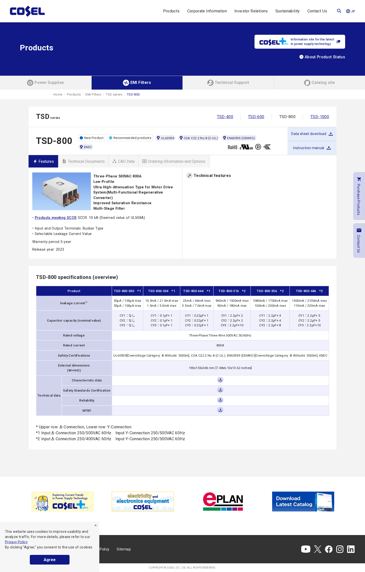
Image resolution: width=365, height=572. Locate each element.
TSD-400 (225, 116)
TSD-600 (256, 116)
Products (171, 11)
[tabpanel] (62, 501)
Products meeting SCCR (56, 218)
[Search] (339, 11)
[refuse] (95, 525)
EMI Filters (93, 94)
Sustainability (287, 11)
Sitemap (124, 549)
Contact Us (317, 11)
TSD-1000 (319, 116)
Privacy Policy (16, 542)
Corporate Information (207, 11)
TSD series (114, 94)
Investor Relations (251, 11)
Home (57, 94)
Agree (50, 559)
